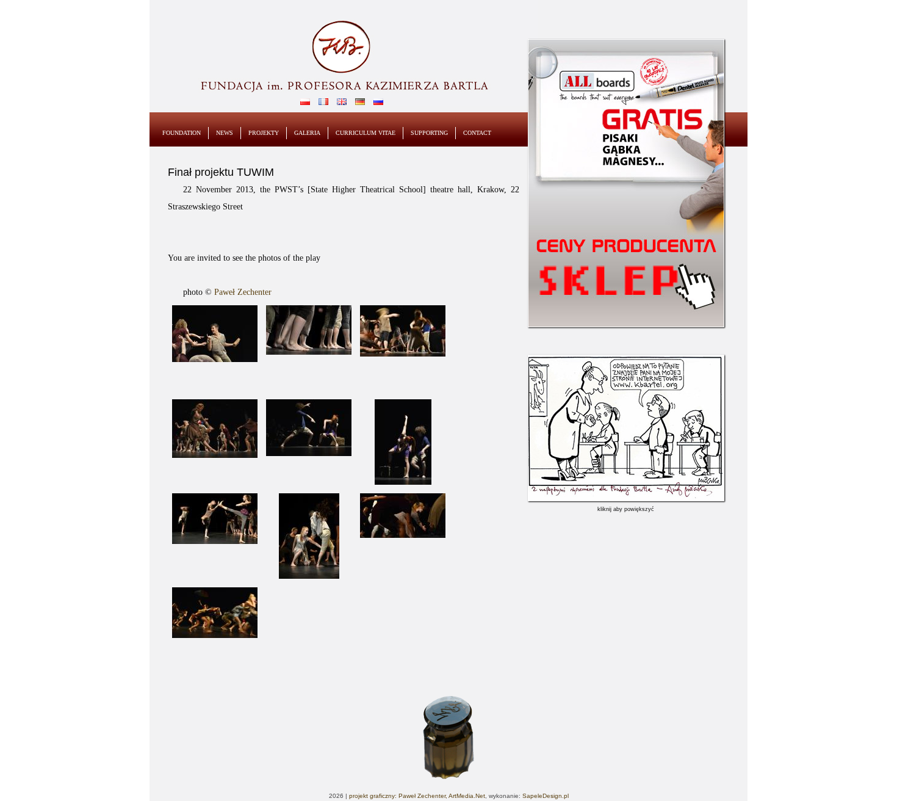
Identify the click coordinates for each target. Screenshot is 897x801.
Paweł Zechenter (243, 292)
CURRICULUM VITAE (365, 132)
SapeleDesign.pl (545, 795)
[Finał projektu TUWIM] (215, 333)
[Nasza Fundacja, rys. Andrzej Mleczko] (626, 499)
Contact (477, 132)
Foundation (181, 132)
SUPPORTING (429, 132)
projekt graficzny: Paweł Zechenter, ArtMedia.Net (417, 795)
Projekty (263, 132)
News (224, 132)
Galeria (307, 132)
